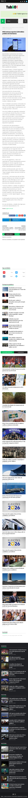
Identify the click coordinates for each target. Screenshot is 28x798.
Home (3, 27)
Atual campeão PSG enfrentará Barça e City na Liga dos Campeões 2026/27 (17, 680)
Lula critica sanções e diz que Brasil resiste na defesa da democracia (16, 771)
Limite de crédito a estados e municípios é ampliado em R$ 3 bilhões (17, 688)
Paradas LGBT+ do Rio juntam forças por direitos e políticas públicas (17, 722)
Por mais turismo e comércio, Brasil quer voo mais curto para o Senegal (17, 729)
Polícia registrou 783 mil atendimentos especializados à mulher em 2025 (16, 345)
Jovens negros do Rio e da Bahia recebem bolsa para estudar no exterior (15, 327)
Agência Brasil (9, 208)
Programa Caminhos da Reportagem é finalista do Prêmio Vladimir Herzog (16, 756)
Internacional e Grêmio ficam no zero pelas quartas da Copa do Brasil (17, 651)
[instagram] (24, 1)
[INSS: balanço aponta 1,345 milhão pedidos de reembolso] (17, 215)
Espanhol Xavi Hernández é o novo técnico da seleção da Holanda (16, 333)
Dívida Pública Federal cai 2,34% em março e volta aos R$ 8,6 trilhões (17, 707)
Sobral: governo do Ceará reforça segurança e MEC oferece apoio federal (18, 749)
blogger (17, 234)
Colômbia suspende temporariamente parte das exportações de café (16, 320)
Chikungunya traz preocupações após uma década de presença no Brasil (18, 778)
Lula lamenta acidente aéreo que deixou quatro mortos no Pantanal (17, 763)
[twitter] (23, 1)
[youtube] (21, 1)
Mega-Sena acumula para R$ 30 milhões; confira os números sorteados (17, 673)
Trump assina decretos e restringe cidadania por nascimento (15, 296)
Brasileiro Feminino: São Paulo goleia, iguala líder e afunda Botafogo (16, 314)
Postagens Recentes (7, 352)
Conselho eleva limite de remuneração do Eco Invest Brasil (16, 665)
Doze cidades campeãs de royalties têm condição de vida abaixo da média (16, 339)
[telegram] (26, 1)
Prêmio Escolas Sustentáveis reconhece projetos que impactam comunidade (16, 786)
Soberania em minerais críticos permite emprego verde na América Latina (17, 736)
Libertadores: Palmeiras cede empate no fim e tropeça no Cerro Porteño (16, 308)
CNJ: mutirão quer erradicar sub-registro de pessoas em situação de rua (17, 700)
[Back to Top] (15, 794)
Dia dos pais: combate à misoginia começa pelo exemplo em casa (17, 302)
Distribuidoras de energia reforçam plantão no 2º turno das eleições (17, 289)
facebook (23, 234)
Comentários (21, 352)
